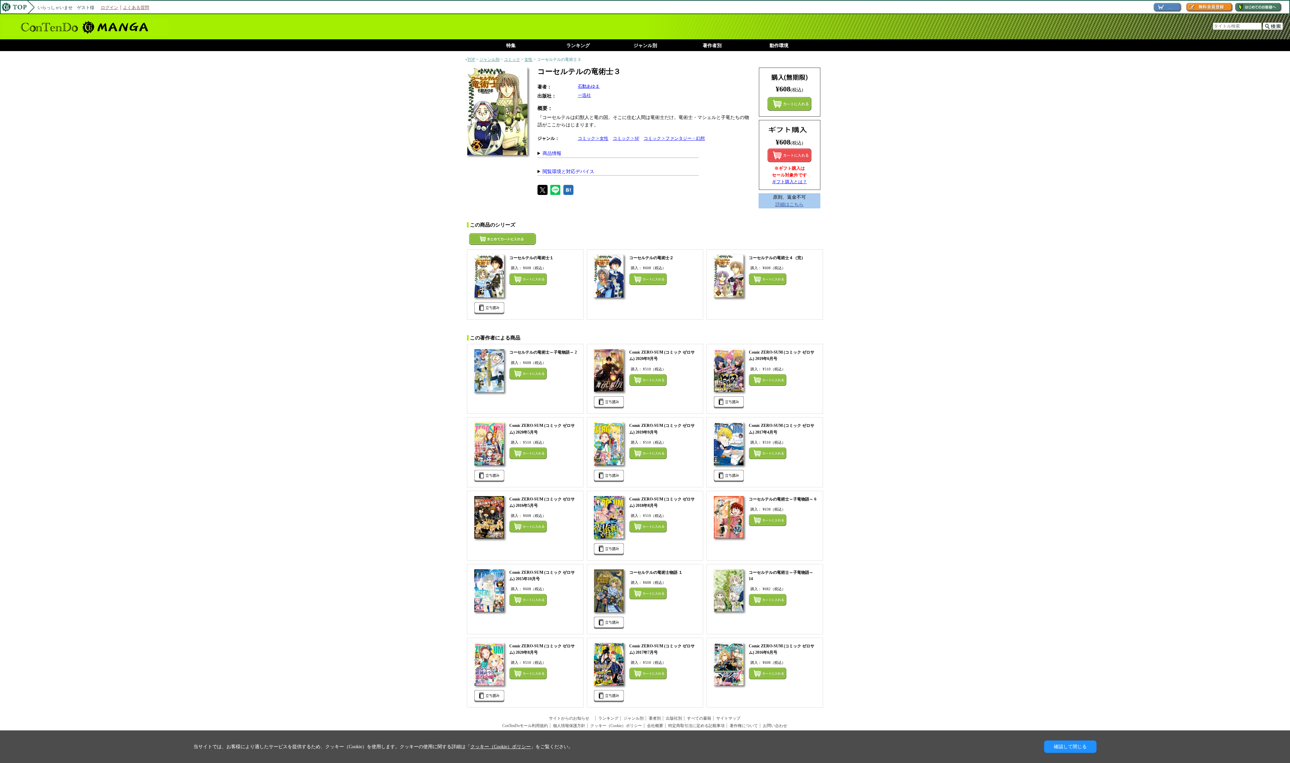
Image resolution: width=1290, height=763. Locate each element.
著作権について (744, 725)
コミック (512, 59)
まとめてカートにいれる (789, 103)
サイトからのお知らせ (571, 718)
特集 (511, 45)
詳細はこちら (789, 204)
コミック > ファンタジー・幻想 (674, 138)
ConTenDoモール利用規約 (525, 725)
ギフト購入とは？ (789, 181)
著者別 (655, 718)
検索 (1273, 26)
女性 (528, 59)
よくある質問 (136, 7)
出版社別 (674, 718)
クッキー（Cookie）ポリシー (616, 725)
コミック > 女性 (593, 138)
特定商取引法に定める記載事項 (696, 725)
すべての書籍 (699, 718)
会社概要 (655, 725)
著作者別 (712, 45)
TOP (471, 59)
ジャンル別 (645, 45)
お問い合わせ (775, 725)
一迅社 (584, 95)
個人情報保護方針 (569, 725)
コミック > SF (626, 138)
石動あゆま (589, 86)
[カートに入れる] (789, 155)
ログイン (109, 7)
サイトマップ (728, 718)
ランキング (578, 45)
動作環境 (779, 45)
